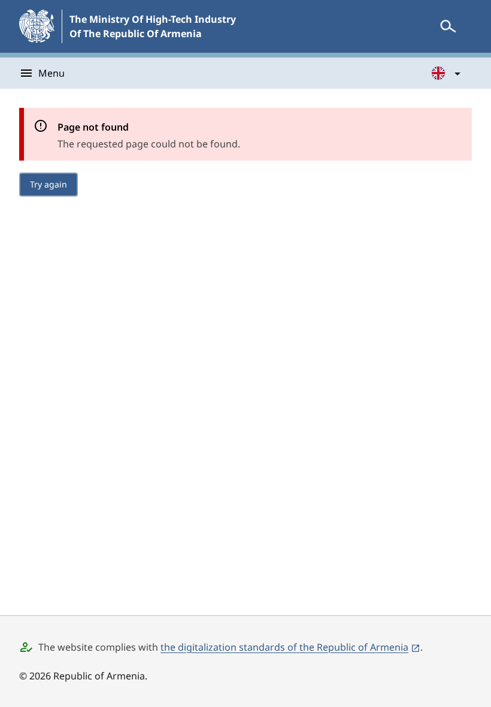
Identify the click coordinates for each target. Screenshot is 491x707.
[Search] (448, 26)
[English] (447, 73)
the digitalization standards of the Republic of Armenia (284, 647)
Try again (48, 184)
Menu (51, 73)
